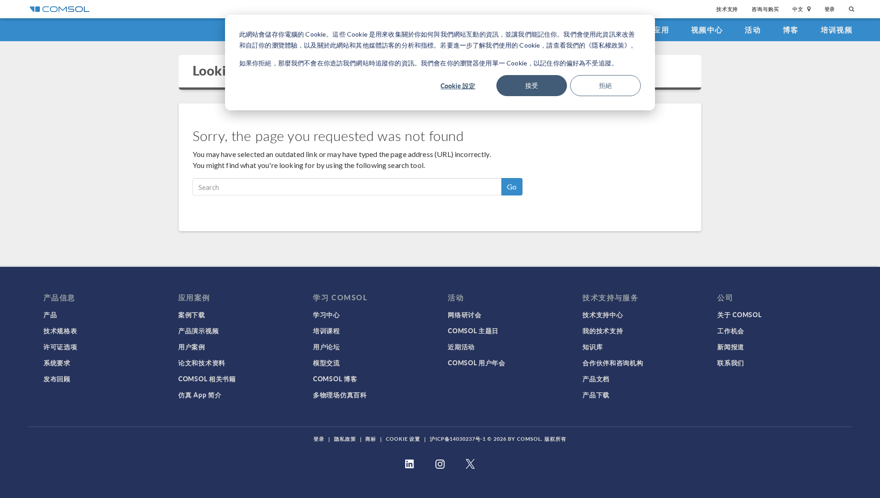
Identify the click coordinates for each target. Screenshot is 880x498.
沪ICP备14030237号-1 (458, 438)
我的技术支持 (603, 330)
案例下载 (191, 314)
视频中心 (707, 29)
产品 (50, 314)
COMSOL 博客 (335, 378)
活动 (753, 29)
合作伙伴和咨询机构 (613, 362)
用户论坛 (326, 346)
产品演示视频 (198, 330)
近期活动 (461, 346)
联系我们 (730, 362)
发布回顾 (57, 378)
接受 (531, 85)
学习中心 (326, 314)
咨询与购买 (765, 8)
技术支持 (727, 8)
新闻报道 (730, 346)
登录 (830, 8)
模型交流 (326, 362)
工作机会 (730, 330)
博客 (791, 29)
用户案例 (191, 346)
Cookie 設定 (457, 85)
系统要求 (57, 362)
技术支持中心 (603, 314)
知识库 (593, 346)
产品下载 (596, 394)
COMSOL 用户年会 (477, 362)
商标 (370, 438)
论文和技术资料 (202, 362)
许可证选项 (60, 346)
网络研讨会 (465, 314)
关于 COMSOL (739, 314)
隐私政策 (345, 438)
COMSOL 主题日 (473, 330)
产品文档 (596, 378)
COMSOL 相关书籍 (207, 378)
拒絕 (605, 85)
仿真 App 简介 (199, 394)
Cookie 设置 (403, 438)
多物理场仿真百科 (340, 394)
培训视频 (836, 29)
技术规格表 (60, 330)
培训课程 (326, 330)
